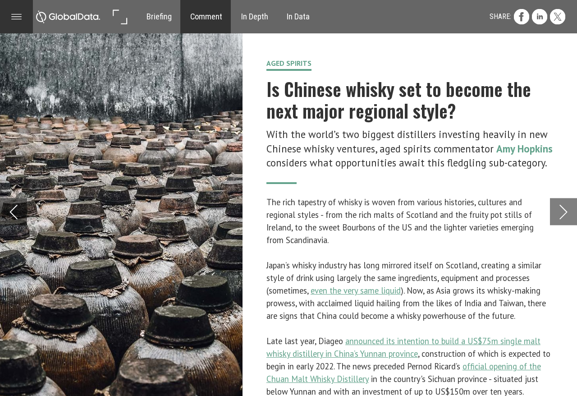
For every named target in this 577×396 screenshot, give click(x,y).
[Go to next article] (563, 211)
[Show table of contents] (16, 16)
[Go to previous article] (13, 211)
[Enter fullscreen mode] (119, 16)
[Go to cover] (68, 16)
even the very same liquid (356, 290)
